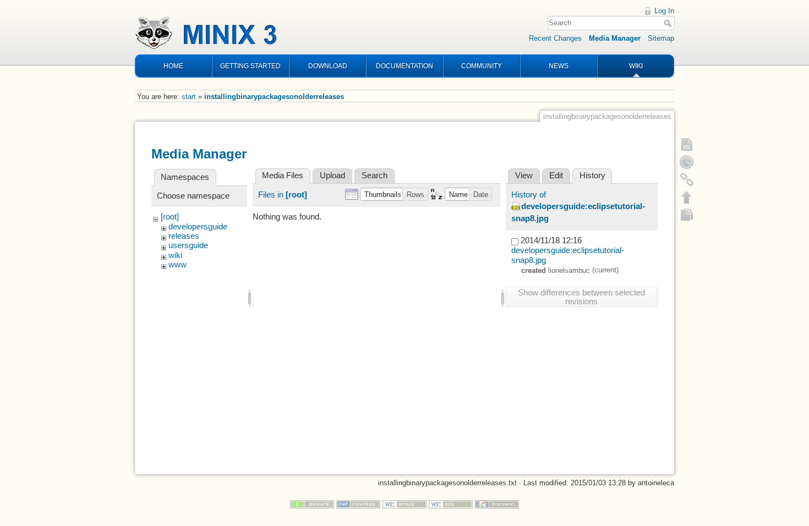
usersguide (188, 245)
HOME (173, 66)
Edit (556, 175)
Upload (332, 175)
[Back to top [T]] (687, 197)
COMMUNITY (481, 66)
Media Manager (615, 38)
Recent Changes (555, 38)
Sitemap (661, 38)
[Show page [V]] (687, 144)
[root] (170, 216)
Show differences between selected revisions (581, 297)
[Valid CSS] (451, 504)
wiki (175, 255)
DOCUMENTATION (404, 66)
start (189, 96)
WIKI (636, 66)
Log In (664, 11)
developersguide (197, 226)
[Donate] (312, 504)
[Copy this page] (687, 214)
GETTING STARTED (250, 66)
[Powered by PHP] (358, 504)
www (177, 264)
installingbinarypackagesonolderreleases (274, 96)
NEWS (559, 66)
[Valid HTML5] (404, 504)
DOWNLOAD (327, 66)
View (524, 175)
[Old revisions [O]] (687, 162)
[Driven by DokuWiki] (497, 504)
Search (669, 23)
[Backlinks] (687, 179)
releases (183, 236)
